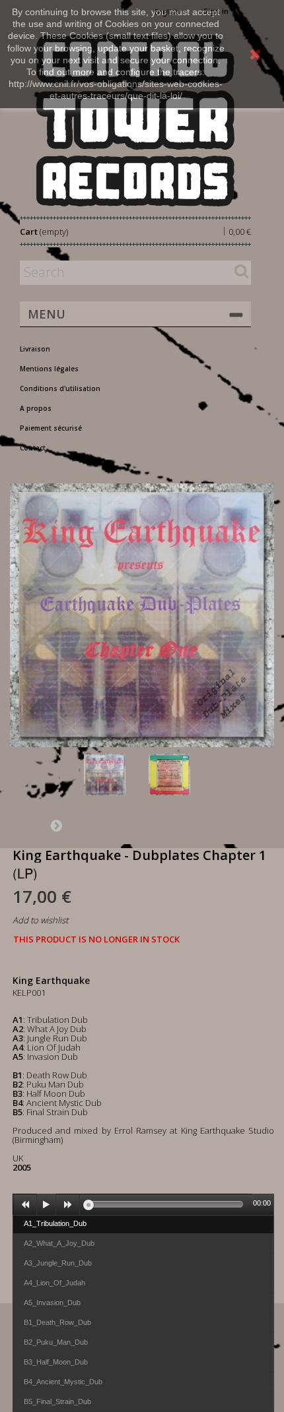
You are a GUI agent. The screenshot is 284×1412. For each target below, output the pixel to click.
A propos (36, 408)
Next (56, 825)
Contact (33, 447)
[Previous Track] (25, 1204)
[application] (143, 1204)
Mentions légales (49, 368)
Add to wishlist (40, 920)
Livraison (35, 348)
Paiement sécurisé (51, 428)
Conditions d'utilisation (60, 388)
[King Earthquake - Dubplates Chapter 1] (113, 774)
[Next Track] (68, 1204)
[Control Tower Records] (135, 120)
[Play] (46, 1204)
